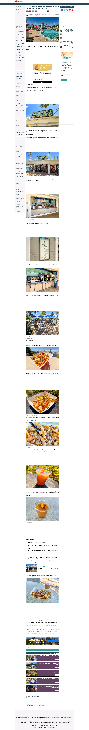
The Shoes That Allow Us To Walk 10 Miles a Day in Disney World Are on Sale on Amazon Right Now (20, 60)
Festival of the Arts (19, 191)
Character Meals (19, 111)
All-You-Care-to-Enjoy (20, 132)
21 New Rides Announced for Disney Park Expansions (20, 54)
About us (22, 717)
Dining (29, 696)
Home (16, 4)
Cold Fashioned (31, 697)
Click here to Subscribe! (43, 634)
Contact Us (44, 712)
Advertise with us (28, 717)
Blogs (51, 4)
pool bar (56, 699)
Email (62, 75)
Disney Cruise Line (36, 4)
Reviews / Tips (57, 4)
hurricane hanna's (40, 698)
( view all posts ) (19, 64)
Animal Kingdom (19, 121)
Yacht (47, 45)
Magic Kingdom (19, 128)
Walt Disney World (22, 4)
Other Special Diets (19, 154)
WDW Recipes (19, 211)
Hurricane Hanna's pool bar (51, 698)
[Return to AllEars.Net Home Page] (22, 2)
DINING (17, 68)
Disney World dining (49, 697)
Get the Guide (43, 82)
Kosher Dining (18, 149)
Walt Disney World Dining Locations (19, 73)
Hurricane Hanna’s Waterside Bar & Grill (44, 47)
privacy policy (61, 717)
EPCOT (17, 127)
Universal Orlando (45, 4)
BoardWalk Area (19, 134)
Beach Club (51, 45)
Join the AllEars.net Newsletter (36, 629)
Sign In (70, 4)
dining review (41, 697)
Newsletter (64, 4)
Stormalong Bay (40, 45)
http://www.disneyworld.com (51, 725)
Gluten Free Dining (19, 147)
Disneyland (29, 4)
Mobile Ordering (19, 76)
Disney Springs (18, 130)
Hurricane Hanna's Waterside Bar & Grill (36, 699)
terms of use (67, 717)
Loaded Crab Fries (50, 699)
